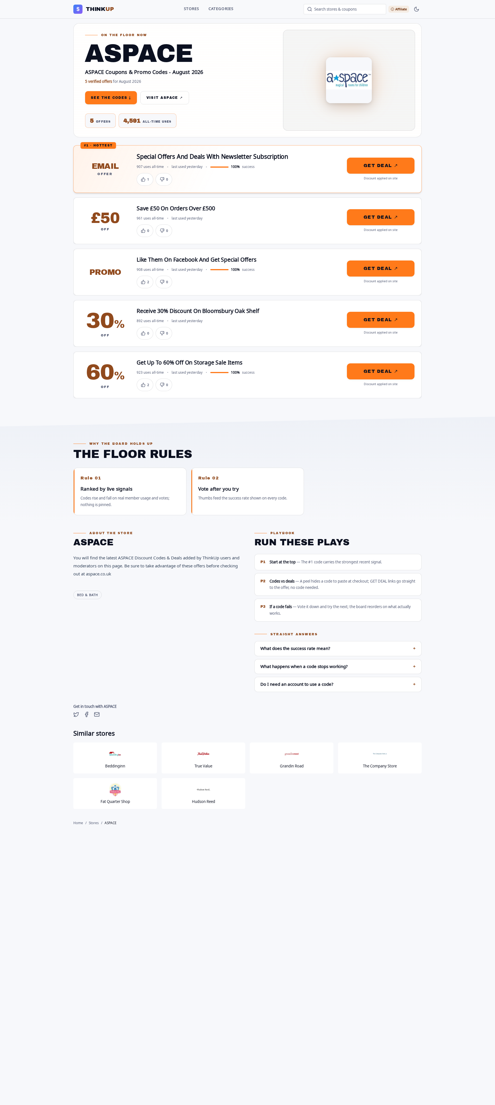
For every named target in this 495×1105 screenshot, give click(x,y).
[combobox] (345, 9)
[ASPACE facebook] (86, 714)
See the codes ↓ (111, 98)
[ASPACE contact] (97, 714)
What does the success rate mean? (338, 648)
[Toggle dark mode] (416, 9)
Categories (221, 9)
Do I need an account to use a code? (338, 684)
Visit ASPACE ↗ (164, 98)
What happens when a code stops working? (338, 666)
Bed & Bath (87, 595)
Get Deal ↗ (381, 165)
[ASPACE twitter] (76, 714)
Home (78, 823)
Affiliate (401, 9)
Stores (191, 9)
